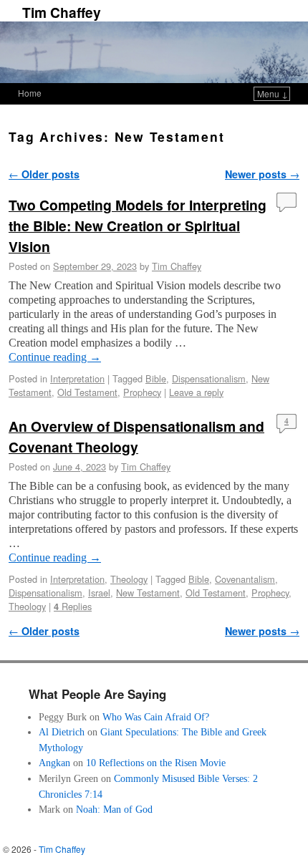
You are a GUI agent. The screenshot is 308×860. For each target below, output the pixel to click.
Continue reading (55, 357)
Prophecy (142, 392)
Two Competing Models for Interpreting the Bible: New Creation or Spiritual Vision (137, 225)
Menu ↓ (272, 93)
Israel (99, 592)
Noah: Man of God (114, 809)
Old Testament (87, 392)
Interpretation (77, 378)
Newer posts (262, 174)
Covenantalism (245, 579)
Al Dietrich (62, 732)
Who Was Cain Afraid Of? (155, 717)
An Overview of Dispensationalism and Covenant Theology (136, 436)
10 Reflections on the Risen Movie (156, 762)
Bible (155, 378)
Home (30, 93)
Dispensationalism (209, 378)
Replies (73, 606)
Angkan (54, 762)
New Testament (148, 592)
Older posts (44, 174)
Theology (129, 579)
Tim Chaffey (61, 12)
